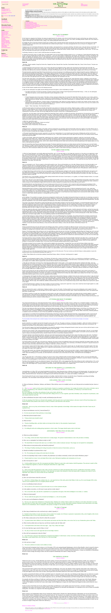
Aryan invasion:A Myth (6, 37)
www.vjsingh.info (5, 2)
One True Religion (5, 56)
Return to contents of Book (28, 605)
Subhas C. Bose (4, 34)
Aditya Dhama (4, 45)
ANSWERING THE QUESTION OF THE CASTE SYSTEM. (36, 25)
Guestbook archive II (5, 22)
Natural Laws (4, 13)
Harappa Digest (4, 46)
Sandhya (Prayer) (84, 4)
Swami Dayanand (47, 608)
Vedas (3, 35)
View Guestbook (5, 21)
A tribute (23, 5)
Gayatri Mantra (25, 4)
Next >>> (66, 603)
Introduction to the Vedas (6, 10)
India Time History (5, 36)
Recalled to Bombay (29, 21)
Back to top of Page (28, 610)
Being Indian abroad (5, 31)
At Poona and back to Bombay (31, 23)
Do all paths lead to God (6, 27)
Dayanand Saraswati (5, 40)
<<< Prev (54, 603)
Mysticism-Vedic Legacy (6, 43)
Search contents (5, 54)
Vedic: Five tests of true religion (7, 26)
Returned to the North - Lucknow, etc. (32, 24)
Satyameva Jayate (5, 33)
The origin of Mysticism (6, 42)
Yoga (82, 3)
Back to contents (60, 36)
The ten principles (25, 3)
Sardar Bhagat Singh (5, 44)
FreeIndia (3, 38)
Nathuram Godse (5, 32)
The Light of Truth (5, 9)
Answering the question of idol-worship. (33, 26)
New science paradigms (6, 47)
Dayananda (4, 39)
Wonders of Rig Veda (5, 41)
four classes (29, 388)
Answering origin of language (31, 27)
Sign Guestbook (4, 20)
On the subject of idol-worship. (31, 22)
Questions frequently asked (7, 12)
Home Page (4, 55)
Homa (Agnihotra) (84, 5)
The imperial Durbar (29, 28)
